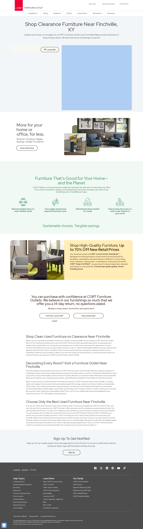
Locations (16, 470)
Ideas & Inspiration (108, 4)
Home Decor (82, 13)
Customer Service (19, 482)
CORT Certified (48, 484)
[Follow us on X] (124, 470)
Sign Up (71, 452)
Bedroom (57, 13)
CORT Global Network (80, 493)
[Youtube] (119, 470)
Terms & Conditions (20, 516)
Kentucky (25, 470)
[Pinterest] (112, 470)
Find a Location (18, 496)
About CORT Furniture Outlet (53, 482)
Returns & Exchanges (20, 502)
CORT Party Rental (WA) (81, 496)
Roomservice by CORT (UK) (82, 490)
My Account (17, 490)
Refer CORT (47, 505)
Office (69, 13)
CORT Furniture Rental (80, 482)
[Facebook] (95, 470)
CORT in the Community (51, 490)
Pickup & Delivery (18, 499)
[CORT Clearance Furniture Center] (29, 5)
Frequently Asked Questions (22, 484)
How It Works (124, 4)
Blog (44, 502)
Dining (45, 13)
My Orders (16, 487)
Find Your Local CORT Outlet (54, 316)
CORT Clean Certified (50, 487)
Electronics (97, 13)
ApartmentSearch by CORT (82, 487)
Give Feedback (18, 508)
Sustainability (47, 493)
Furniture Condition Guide (21, 493)
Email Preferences (19, 505)
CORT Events (77, 484)
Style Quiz (92, 4)
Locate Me (51, 50)
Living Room (32, 13)
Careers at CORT (49, 496)
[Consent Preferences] (4, 525)
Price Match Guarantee (51, 508)
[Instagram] (101, 470)
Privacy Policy (33, 516)
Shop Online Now (27, 148)
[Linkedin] (107, 470)
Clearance (111, 13)
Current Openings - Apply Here (53, 499)
